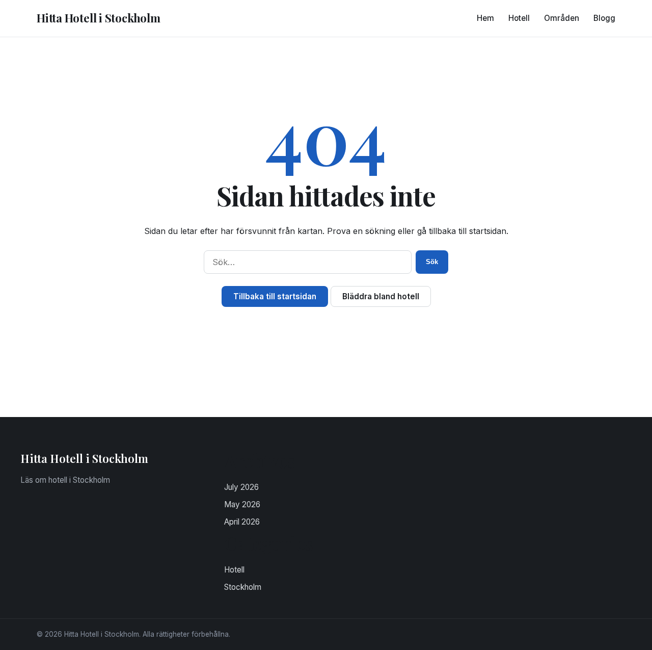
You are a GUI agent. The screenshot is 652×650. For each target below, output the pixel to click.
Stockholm (242, 587)
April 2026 (242, 522)
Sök (432, 262)
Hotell (519, 18)
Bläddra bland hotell (380, 296)
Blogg (604, 18)
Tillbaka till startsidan (274, 296)
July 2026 (241, 487)
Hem (485, 18)
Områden (561, 18)
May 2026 (242, 504)
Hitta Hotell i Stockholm (98, 17)
